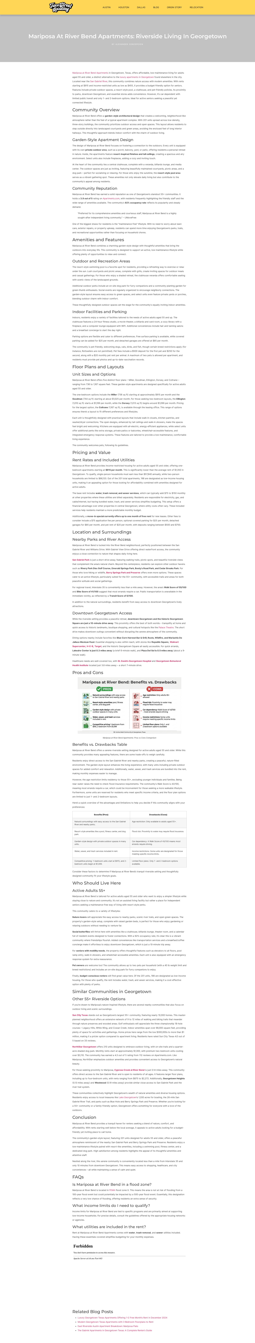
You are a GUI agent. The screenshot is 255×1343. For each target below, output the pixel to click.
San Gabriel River (98, 81)
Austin (106, 7)
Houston (123, 7)
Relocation (196, 7)
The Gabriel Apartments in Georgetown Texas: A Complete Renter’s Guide (115, 1330)
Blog (156, 7)
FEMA (112, 1190)
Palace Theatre (166, 627)
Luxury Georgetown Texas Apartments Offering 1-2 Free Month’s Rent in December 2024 (122, 1317)
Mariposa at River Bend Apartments (90, 72)
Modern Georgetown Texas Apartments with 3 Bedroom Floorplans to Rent (115, 1322)
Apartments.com (111, 198)
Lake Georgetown (128, 1097)
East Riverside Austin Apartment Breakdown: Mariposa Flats (108, 1326)
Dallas (141, 7)
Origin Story (174, 7)
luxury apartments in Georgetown (137, 77)
